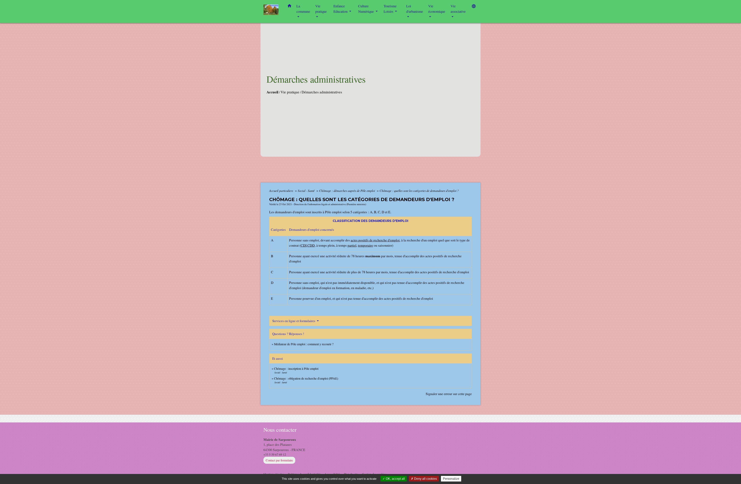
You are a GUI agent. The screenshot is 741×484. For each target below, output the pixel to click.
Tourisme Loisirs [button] (390, 9)
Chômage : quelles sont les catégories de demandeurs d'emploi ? (419, 191)
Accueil (272, 92)
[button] (289, 6)
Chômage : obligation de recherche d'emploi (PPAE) (306, 378)
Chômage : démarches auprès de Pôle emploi (347, 191)
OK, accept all (395, 478)
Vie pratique (290, 92)
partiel (352, 245)
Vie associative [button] (458, 9)
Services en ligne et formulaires (294, 321)
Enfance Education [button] (341, 9)
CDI (304, 245)
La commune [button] (303, 9)
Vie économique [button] (436, 9)
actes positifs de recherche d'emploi (375, 240)
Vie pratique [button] (321, 9)
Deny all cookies (425, 478)
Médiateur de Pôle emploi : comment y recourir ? (303, 344)
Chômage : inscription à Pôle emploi (296, 368)
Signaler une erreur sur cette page (449, 393)
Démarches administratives (322, 92)
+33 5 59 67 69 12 (274, 454)
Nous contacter (280, 429)
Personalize (451, 478)
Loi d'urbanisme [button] (414, 9)
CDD (311, 245)
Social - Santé (306, 191)
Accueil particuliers (281, 191)
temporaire (365, 245)
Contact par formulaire (279, 460)
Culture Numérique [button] (366, 9)
